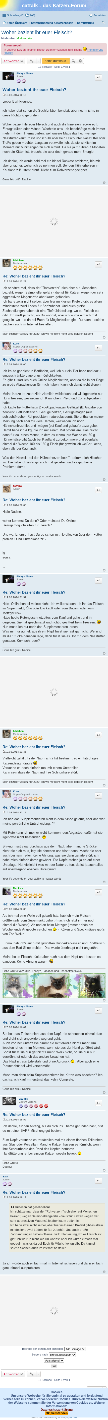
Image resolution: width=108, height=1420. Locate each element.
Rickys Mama (25, 73)
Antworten (12, 61)
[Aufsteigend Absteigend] (54, 1360)
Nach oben (104, 182)
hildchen (18, 260)
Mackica (18, 888)
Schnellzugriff (15, 15)
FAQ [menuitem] (32, 15)
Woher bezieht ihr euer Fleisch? (36, 32)
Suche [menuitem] (103, 23)
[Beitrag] (4, 95)
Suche (73, 61)
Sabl (5, 1176)
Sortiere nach (40, 1354)
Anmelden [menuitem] (99, 15)
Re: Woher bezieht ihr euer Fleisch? (34, 276)
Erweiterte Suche (80, 61)
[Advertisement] (54, 221)
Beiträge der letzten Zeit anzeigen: (43, 1348)
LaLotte (23, 1098)
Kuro (16, 343)
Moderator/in (24, 38)
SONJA (17, 485)
